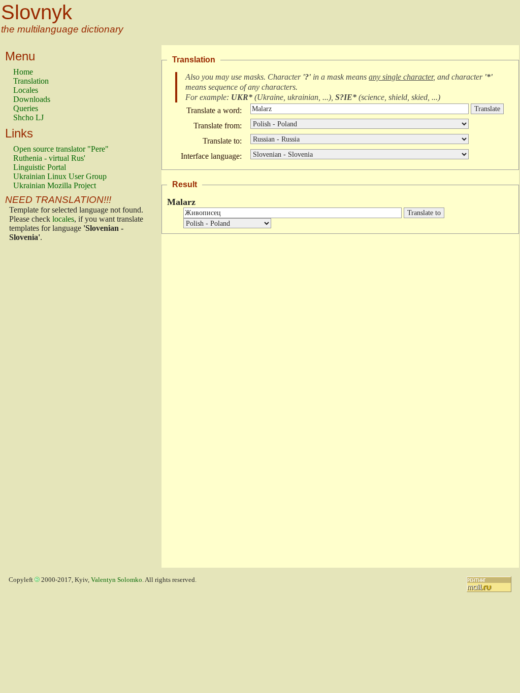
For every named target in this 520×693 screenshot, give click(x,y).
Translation (31, 81)
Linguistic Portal (39, 167)
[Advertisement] (53, 407)
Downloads (31, 99)
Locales (25, 90)
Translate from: (217, 125)
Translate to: (222, 140)
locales (63, 219)
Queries (25, 108)
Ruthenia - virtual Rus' (49, 158)
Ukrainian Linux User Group (60, 176)
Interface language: (211, 156)
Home (23, 71)
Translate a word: (214, 110)
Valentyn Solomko (116, 579)
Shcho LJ (28, 117)
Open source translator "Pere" (61, 149)
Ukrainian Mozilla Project (54, 185)
